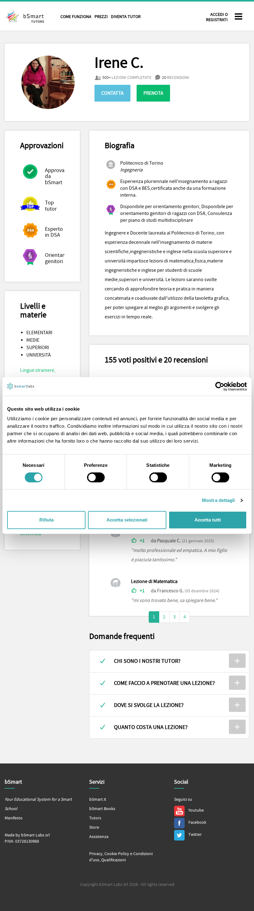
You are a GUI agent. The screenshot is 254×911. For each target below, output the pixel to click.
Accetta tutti (208, 519)
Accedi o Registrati (217, 17)
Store (94, 827)
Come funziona (75, 17)
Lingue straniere (37, 370)
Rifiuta (46, 519)
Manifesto (14, 818)
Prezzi (101, 17)
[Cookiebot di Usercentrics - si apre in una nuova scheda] (220, 386)
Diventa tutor (126, 17)
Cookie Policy (116, 854)
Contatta (112, 93)
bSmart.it (97, 799)
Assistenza (98, 837)
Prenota (153, 93)
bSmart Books (102, 809)
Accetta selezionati (127, 519)
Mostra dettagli (218, 500)
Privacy (96, 854)
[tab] (169, 661)
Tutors (95, 818)
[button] (169, 661)
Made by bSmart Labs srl (27, 835)
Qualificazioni (113, 860)
